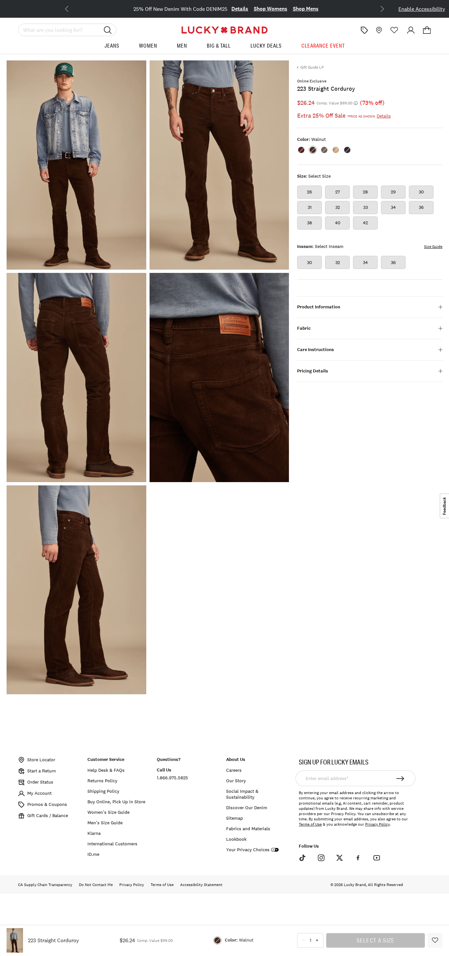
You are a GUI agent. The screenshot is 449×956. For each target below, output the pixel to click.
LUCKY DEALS (266, 45)
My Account (39, 793)
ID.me (93, 854)
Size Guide (433, 246)
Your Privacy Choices (248, 850)
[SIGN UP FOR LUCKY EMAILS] (400, 778)
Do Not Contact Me (96, 884)
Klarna (94, 833)
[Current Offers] (364, 30)
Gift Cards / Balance (47, 815)
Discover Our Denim (246, 808)
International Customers (112, 844)
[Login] (411, 30)
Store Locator (41, 760)
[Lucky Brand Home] (224, 30)
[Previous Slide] (72, 8)
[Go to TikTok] (302, 857)
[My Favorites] (394, 30)
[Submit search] (108, 30)
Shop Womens (270, 8)
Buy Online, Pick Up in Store (116, 802)
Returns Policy (102, 781)
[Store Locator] (378, 30)
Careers (234, 770)
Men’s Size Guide (105, 823)
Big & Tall (219, 45)
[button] (427, 30)
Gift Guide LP (312, 67)
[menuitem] (112, 48)
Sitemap (234, 818)
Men (182, 45)
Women (148, 45)
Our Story (236, 781)
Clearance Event (323, 45)
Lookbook (236, 839)
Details (239, 8)
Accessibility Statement (201, 884)
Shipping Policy (103, 791)
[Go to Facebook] (358, 857)
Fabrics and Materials (248, 829)
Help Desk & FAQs (106, 770)
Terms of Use (310, 824)
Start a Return (41, 771)
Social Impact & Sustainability (242, 794)
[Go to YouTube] (376, 857)
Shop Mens (306, 8)
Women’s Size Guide (108, 812)
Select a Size (376, 940)
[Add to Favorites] (435, 940)
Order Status (40, 782)
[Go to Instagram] (320, 857)
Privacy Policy (377, 824)
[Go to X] (339, 857)
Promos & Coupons (47, 804)
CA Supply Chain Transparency (45, 884)
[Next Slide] (377, 8)
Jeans (112, 45)
